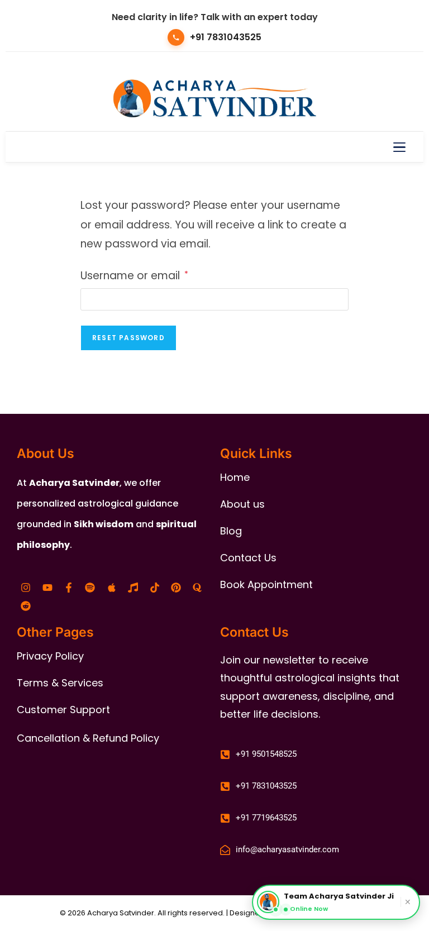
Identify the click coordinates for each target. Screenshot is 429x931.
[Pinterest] (176, 587)
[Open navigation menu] (399, 146)
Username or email (134, 274)
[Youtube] (47, 587)
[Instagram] (26, 587)
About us (242, 504)
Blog (231, 531)
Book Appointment (266, 584)
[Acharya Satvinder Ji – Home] (214, 97)
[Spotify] (90, 587)
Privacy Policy (50, 656)
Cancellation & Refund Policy (88, 738)
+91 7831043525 (225, 37)
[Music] (133, 587)
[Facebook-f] (69, 587)
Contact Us (248, 558)
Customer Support (63, 710)
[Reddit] (26, 606)
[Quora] (197, 587)
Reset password (128, 337)
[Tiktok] (154, 587)
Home (235, 477)
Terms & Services (60, 683)
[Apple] (112, 587)
